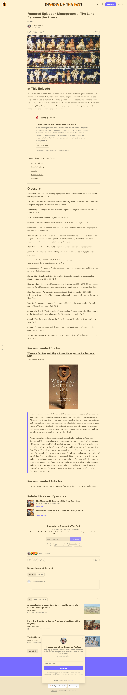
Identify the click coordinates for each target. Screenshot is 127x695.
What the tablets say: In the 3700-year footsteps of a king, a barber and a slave (63, 486)
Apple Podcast (37, 163)
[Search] (98, 4)
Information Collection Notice (63, 675)
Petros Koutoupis (37, 25)
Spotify (34, 171)
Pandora (34, 178)
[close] (82, 638)
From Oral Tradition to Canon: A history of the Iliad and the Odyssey (53, 622)
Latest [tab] (35, 599)
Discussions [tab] (42, 599)
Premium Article (32, 626)
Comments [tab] (32, 574)
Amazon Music (37, 174)
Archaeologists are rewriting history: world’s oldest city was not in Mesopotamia (52, 606)
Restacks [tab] (40, 574)
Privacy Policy (78, 675)
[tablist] (36, 575)
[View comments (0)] (36, 32)
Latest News (31, 610)
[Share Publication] (103, 4)
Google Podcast (37, 167)
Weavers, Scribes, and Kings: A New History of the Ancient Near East (61, 354)
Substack (54, 691)
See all (31, 651)
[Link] (24, 88)
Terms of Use (73, 673)
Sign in (120, 4)
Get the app (73, 686)
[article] (63, 610)
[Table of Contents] (2, 347)
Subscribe (110, 4)
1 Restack (47, 553)
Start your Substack (58, 686)
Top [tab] (30, 599)
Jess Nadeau (40, 642)
